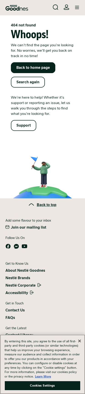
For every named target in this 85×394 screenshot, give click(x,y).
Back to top (46, 204)
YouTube (24, 246)
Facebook (8, 246)
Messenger (16, 246)
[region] (42, 364)
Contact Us (15, 310)
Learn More (43, 376)
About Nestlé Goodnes (25, 270)
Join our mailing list (28, 227)
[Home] (16, 8)
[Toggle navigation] (77, 7)
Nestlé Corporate (20, 285)
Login (66, 7)
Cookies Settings (42, 385)
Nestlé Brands (17, 278)
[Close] (80, 341)
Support (23, 125)
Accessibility (16, 292)
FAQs (10, 317)
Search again (27, 82)
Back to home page (33, 67)
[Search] (55, 7)
